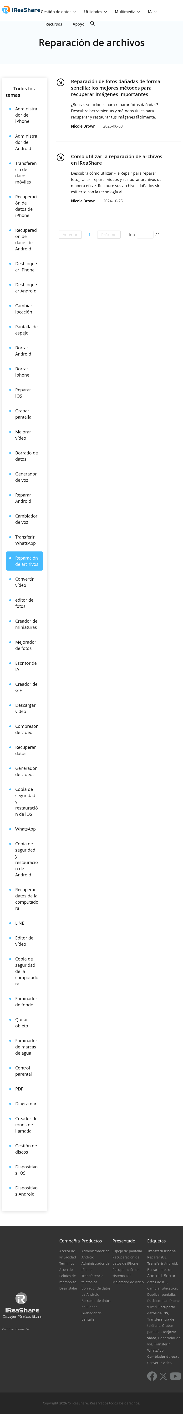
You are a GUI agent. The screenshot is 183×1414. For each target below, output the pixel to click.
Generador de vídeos (26, 771)
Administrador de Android (26, 142)
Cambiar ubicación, (162, 1288)
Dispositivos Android (26, 1191)
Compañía (69, 1241)
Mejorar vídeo (23, 435)
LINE (19, 923)
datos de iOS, (157, 1282)
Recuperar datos (25, 750)
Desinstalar (68, 1288)
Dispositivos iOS (26, 1170)
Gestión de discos (26, 1149)
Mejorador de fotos (25, 645)
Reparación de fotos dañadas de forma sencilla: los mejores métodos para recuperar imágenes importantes (115, 87)
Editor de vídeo (24, 941)
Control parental (23, 1071)
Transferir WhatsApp (25, 540)
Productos (91, 1241)
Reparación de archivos (26, 561)
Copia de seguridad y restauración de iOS (26, 801)
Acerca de (67, 1251)
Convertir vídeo (24, 582)
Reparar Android (23, 498)
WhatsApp (25, 829)
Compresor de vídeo (26, 729)
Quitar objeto (21, 1023)
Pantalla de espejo (26, 330)
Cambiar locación (23, 309)
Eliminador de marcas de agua (26, 1047)
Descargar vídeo (25, 708)
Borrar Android (23, 351)
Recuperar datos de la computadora (26, 899)
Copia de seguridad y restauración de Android (26, 859)
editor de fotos (24, 603)
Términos (66, 1263)
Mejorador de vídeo (128, 1282)
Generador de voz (26, 477)
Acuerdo (66, 1269)
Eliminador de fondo (26, 1002)
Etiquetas (156, 1241)
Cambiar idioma (13, 1329)
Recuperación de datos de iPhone (26, 206)
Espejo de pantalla (127, 1251)
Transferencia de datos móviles (26, 172)
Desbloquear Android (26, 288)
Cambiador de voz (26, 519)
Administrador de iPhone (26, 115)
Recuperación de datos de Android (26, 239)
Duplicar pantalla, (161, 1294)
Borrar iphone (22, 372)
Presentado (123, 1241)
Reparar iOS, (157, 1257)
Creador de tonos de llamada (26, 1125)
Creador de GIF (26, 687)
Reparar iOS (23, 393)
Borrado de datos (26, 456)
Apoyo (79, 24)
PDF (19, 1089)
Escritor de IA (26, 666)
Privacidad (67, 1257)
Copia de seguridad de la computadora (26, 971)
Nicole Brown (83, 126)
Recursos (54, 24)
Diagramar (25, 1103)
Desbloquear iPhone (26, 267)
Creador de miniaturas (26, 624)
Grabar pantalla (23, 414)
